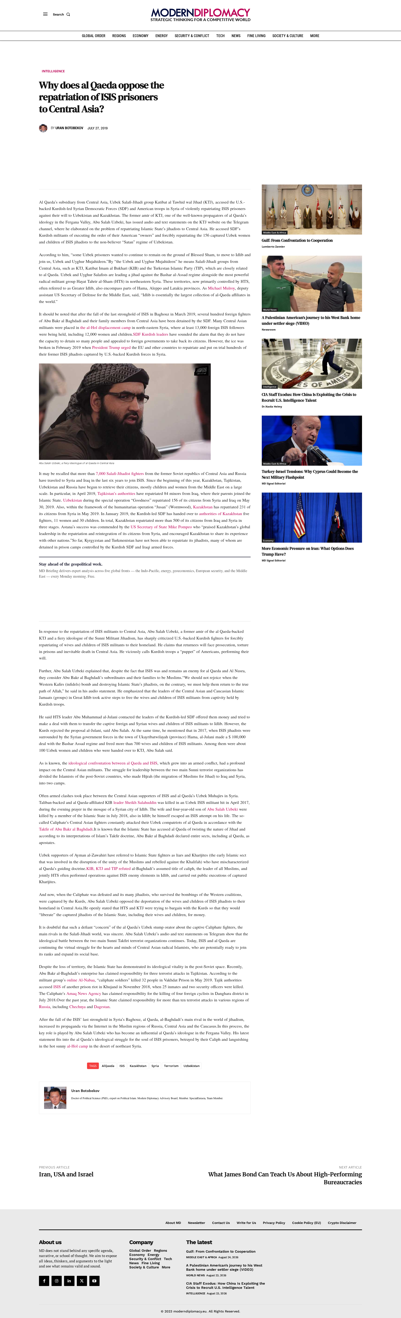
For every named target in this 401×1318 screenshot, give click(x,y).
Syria (155, 1066)
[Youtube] (94, 1281)
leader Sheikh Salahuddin (134, 802)
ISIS (57, 986)
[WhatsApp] (65, 141)
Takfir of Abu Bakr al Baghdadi (66, 829)
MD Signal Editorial (273, 483)
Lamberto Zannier (273, 246)
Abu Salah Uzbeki (222, 809)
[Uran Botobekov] (44, 128)
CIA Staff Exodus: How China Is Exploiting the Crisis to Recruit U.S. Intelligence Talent (225, 1285)
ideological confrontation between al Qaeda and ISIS (112, 763)
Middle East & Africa (274, 232)
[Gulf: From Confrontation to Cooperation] (312, 210)
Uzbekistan (72, 500)
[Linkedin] (75, 141)
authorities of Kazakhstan (220, 513)
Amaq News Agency (83, 993)
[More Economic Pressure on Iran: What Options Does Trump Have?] (312, 518)
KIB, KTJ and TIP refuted (108, 868)
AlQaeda (108, 1066)
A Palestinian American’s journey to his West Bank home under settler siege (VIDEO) (224, 1267)
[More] (108, 141)
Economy (268, 540)
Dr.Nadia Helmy (272, 406)
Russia (44, 1006)
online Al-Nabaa (81, 980)
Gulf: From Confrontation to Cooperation (297, 240)
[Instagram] (57, 1281)
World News (270, 309)
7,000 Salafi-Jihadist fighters (120, 473)
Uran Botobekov (69, 128)
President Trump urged (111, 347)
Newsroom (269, 329)
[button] (62, 14)
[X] (54, 141)
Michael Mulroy (221, 288)
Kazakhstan (203, 506)
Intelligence (53, 71)
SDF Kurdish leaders (150, 334)
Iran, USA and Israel (66, 1174)
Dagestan (102, 1006)
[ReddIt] (86, 141)
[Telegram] (97, 141)
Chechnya (77, 1006)
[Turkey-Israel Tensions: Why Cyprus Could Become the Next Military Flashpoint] (312, 441)
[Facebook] (43, 141)
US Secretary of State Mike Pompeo (161, 526)
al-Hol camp (77, 1046)
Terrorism (171, 1066)
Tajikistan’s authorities (116, 493)
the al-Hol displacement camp (105, 327)
